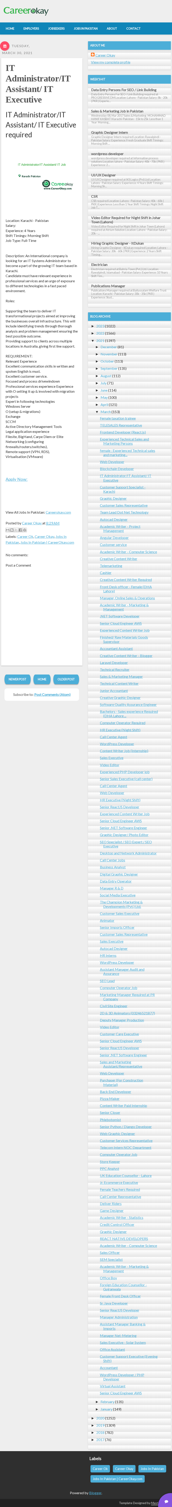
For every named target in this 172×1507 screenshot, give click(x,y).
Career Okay (44, 536)
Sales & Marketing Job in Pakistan (117, 111)
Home (42, 679)
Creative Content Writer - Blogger (126, 655)
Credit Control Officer (117, 1224)
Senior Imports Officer (117, 927)
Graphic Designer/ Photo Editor (124, 834)
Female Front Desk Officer (120, 1296)
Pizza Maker (110, 1098)
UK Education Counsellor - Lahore (126, 1175)
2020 (100, 1418)
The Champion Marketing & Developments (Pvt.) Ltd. (121, 904)
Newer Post (17, 679)
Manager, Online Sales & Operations (127, 598)
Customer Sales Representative (124, 505)
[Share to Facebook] (20, 530)
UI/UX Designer (103, 175)
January (106, 1409)
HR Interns (108, 955)
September (109, 368)
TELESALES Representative (121, 425)
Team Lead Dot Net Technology (124, 512)
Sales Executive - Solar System (123, 1342)
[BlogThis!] (12, 530)
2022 (100, 333)
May (104, 397)
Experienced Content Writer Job (125, 630)
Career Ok (25, 536)
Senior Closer (110, 1112)
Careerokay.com (58, 512)
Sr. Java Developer (114, 1303)
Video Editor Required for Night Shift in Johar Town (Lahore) (126, 219)
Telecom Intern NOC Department (125, 1147)
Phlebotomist (110, 1119)
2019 (100, 1425)
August (106, 376)
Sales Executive (111, 758)
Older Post (66, 679)
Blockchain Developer (117, 469)
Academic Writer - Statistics (121, 1217)
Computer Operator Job (118, 988)
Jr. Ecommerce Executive (119, 1182)
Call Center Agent (113, 737)
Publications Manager (108, 286)
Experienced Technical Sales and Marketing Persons (124, 441)
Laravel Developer (114, 662)
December (109, 347)
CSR (94, 196)
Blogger (95, 1493)
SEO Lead (107, 981)
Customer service (113, 544)
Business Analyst (113, 867)
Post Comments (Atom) (52, 694)
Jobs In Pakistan (152, 1469)
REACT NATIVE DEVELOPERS (124, 1238)
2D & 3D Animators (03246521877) (127, 1013)
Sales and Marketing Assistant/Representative (121, 1064)
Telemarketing (111, 565)
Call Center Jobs (112, 860)
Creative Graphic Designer (120, 697)
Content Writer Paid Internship (123, 1105)
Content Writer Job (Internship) (124, 751)
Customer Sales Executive (119, 913)
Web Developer (112, 462)
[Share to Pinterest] (24, 530)
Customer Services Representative (126, 1140)
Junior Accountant (114, 690)
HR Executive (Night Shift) (120, 730)
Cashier (106, 572)
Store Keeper (110, 1161)
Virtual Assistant (112, 1386)
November (109, 354)
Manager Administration (119, 1317)
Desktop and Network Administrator (128, 853)
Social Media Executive (117, 895)
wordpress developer (107, 153)
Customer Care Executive (119, 1034)
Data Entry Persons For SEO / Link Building (124, 90)
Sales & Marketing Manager (121, 676)
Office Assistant (112, 1349)
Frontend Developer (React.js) (123, 432)
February (107, 1402)
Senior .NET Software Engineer (123, 828)
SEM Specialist (111, 1259)
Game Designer (112, 1210)
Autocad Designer (114, 519)
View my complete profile (110, 62)
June (104, 390)
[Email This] (7, 530)
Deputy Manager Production (122, 1020)
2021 (100, 340)
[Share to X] (16, 530)
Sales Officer (110, 1252)
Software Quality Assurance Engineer (128, 704)
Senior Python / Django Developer (126, 1126)
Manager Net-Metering (118, 1335)
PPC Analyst (109, 1168)
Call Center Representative (120, 1196)
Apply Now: (17, 479)
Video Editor (109, 765)
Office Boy (108, 1278)
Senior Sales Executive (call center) (126, 779)
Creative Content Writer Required (126, 579)
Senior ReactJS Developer (119, 807)
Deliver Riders (111, 1203)
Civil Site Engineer (113, 1006)
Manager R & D (111, 888)
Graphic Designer (113, 498)
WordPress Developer (117, 744)
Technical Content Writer (119, 683)
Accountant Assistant (116, 648)
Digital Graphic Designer (119, 874)
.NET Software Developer (120, 616)
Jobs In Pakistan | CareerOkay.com (47, 542)
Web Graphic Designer (117, 1133)
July (104, 383)
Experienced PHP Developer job (125, 772)
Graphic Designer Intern (109, 132)
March (106, 412)
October (107, 361)
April (104, 404)
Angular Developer (114, 537)
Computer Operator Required (122, 723)
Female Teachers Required (120, 1189)
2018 (100, 1432)
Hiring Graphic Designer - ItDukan (117, 243)
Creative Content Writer (118, 558)
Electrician (99, 264)
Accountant (109, 1367)
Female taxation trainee (118, 418)
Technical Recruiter (114, 669)
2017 (100, 1439)
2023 (100, 326)
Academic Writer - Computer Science (128, 552)
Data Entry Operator (116, 881)
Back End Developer (115, 1091)
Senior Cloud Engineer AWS (121, 623)
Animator (107, 920)
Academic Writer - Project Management (120, 528)
